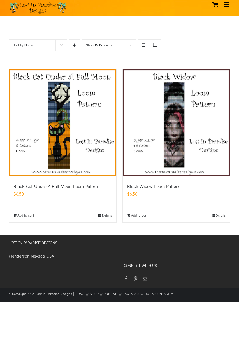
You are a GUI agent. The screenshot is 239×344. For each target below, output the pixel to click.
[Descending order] (74, 45)
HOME (80, 294)
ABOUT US (142, 294)
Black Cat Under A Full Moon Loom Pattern (56, 186)
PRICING (111, 294)
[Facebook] (126, 278)
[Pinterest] (135, 278)
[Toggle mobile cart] (215, 4)
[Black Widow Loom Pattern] (176, 122)
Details (107, 215)
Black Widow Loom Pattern (153, 186)
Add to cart (25, 215)
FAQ (126, 294)
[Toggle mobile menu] (227, 4)
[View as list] (155, 45)
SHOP (94, 294)
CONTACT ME (165, 294)
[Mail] (145, 278)
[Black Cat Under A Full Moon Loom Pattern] (62, 122)
